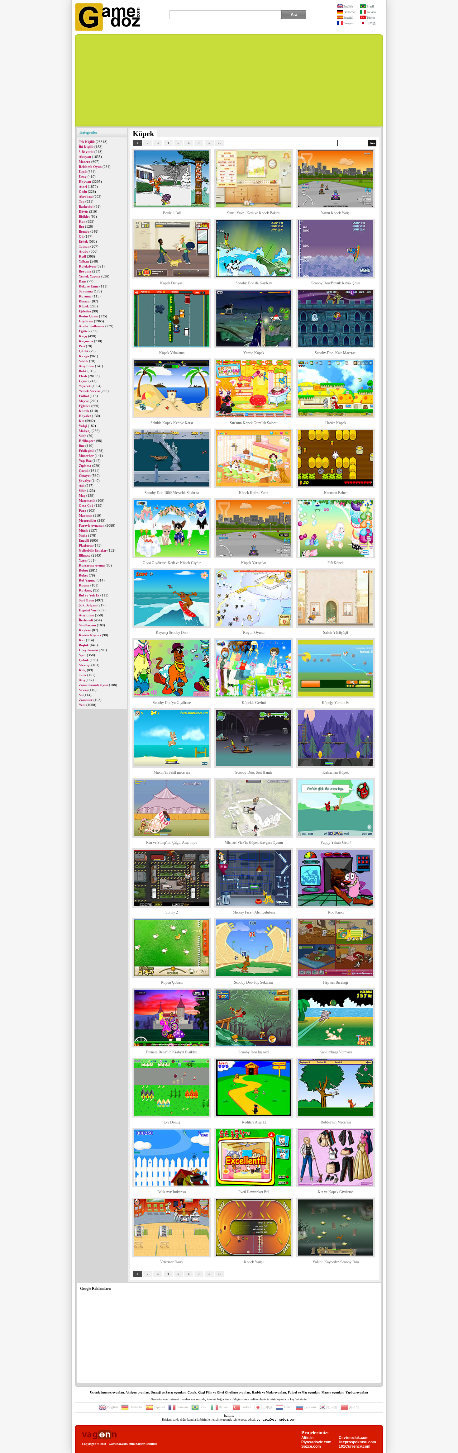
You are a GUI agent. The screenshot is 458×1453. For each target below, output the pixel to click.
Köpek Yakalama (171, 353)
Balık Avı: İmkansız (171, 1192)
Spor (82, 655)
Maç (82, 495)
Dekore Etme (88, 286)
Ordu (83, 191)
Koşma (84, 585)
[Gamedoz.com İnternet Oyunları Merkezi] (107, 30)
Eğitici (83, 331)
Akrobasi (86, 196)
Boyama (85, 271)
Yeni (82, 705)
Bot (81, 226)
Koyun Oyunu (254, 632)
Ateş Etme (86, 366)
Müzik (83, 530)
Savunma (86, 291)
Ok (81, 236)
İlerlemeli (86, 620)
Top (81, 201)
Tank (82, 675)
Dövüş (83, 211)
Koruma (85, 296)
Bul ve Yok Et (89, 595)
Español (348, 17)
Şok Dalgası (88, 605)
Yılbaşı (84, 261)
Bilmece (84, 555)
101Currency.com (354, 1446)
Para (82, 510)
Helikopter (87, 441)
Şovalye (85, 480)
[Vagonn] (99, 1435)
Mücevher (86, 456)
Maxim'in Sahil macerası (172, 772)
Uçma (83, 381)
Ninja (83, 535)
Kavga (84, 356)
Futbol (84, 396)
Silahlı (83, 361)
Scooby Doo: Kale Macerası (335, 353)
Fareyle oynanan (91, 525)
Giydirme (86, 321)
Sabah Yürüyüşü (335, 632)
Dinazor (85, 301)
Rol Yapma (87, 580)
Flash (83, 376)
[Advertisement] (229, 80)
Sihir (82, 490)
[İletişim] (276, 1419)
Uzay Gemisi (88, 650)
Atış (82, 680)
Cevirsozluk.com (354, 1438)
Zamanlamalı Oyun (93, 685)
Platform (86, 545)
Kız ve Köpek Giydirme (335, 1192)
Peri (82, 346)
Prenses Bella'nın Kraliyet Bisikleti (171, 1052)
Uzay (83, 176)
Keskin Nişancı (90, 635)
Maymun (85, 515)
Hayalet (85, 416)
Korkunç (85, 590)
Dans (82, 281)
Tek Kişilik (87, 142)
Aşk (81, 485)
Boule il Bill (172, 213)
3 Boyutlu (86, 152)
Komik (84, 411)
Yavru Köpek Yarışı (336, 213)
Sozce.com (311, 1446)
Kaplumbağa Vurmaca (335, 1052)
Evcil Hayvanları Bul (253, 1192)
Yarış (83, 560)
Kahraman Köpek (335, 772)
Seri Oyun (86, 600)
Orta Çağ (86, 505)
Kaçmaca (86, 341)
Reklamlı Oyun (90, 167)
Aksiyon (85, 157)
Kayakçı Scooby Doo (172, 632)
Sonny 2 (171, 912)
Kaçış (83, 336)
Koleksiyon (87, 266)
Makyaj (85, 431)
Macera (84, 162)
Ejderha (85, 311)
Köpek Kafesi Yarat (253, 493)
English (348, 6)
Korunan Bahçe (335, 493)
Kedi (82, 256)
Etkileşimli (86, 451)
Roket (83, 575)
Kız (81, 421)
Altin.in (307, 1438)
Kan (82, 221)
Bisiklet (84, 216)
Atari (83, 186)
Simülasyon (87, 625)
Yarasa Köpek (253, 353)
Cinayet (85, 475)
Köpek (84, 306)
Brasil (370, 6)
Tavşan (84, 246)
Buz (81, 446)
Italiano (371, 12)
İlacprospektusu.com (357, 1442)
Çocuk (83, 470)
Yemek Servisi (89, 391)
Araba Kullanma (91, 326)
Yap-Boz (85, 461)
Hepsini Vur (88, 610)
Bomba (84, 231)
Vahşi (83, 426)
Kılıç (82, 670)
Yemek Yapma (89, 276)
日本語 (371, 23)
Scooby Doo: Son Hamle (253, 772)
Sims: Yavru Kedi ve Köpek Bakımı (253, 213)
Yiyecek (85, 386)
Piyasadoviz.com (316, 1442)
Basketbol (86, 206)
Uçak (83, 171)
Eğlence (84, 406)
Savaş (83, 690)
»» (219, 143)
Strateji (84, 665)
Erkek (83, 241)
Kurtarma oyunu (92, 565)
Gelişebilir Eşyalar (93, 550)
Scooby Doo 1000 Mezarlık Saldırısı (172, 493)
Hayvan (85, 181)
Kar (82, 640)
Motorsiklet (87, 520)
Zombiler (86, 700)
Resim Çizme (88, 316)
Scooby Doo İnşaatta (253, 1052)
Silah (82, 436)
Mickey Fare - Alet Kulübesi (254, 912)
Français (348, 23)
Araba (83, 251)
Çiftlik (83, 351)
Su (81, 695)
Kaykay (85, 630)
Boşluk (84, 645)
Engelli (84, 540)
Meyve (84, 401)
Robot (83, 570)
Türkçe (370, 17)
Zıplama (85, 466)
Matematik (87, 500)
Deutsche (349, 12)
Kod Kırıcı (336, 912)
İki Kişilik (86, 147)
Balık (83, 371)
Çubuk (84, 660)
